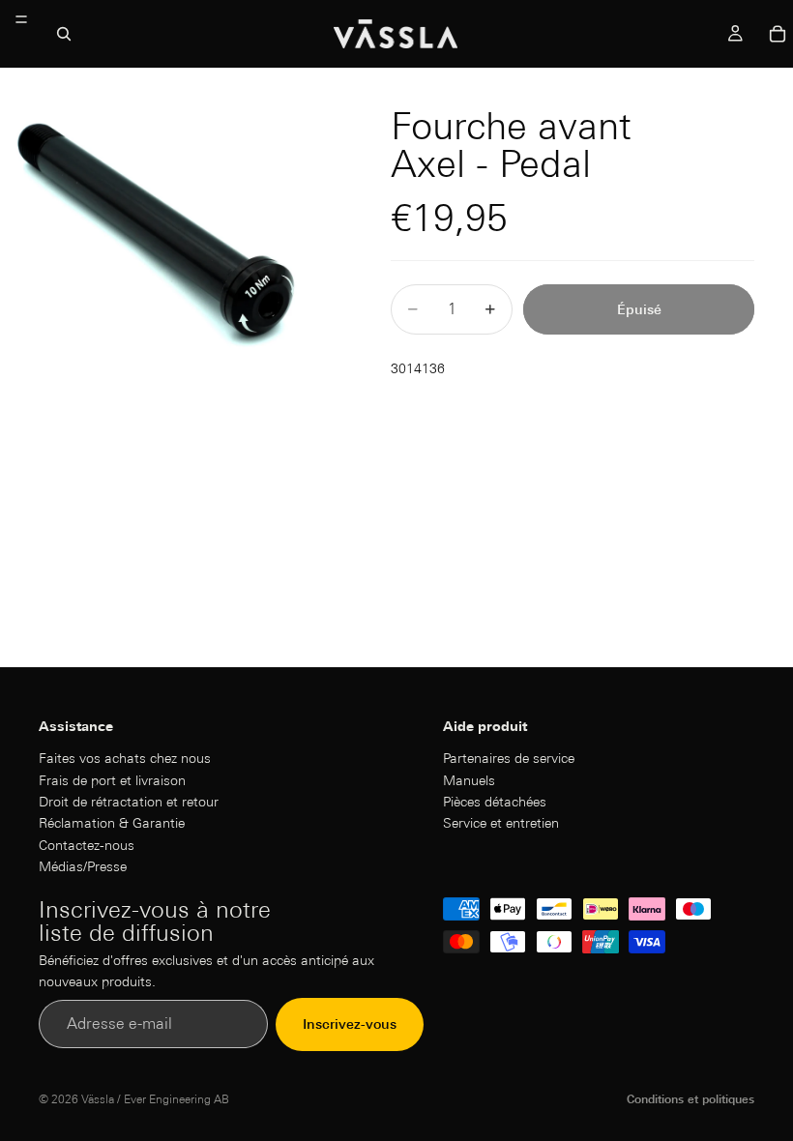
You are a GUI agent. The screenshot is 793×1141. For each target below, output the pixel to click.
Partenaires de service (508, 758)
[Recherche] (64, 34)
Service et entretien (501, 823)
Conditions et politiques (690, 1099)
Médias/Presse (83, 866)
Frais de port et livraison (112, 779)
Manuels (469, 779)
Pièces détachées (494, 800)
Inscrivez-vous (349, 1024)
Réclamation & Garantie (112, 823)
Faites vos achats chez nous (125, 758)
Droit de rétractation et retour (129, 800)
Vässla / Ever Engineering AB (155, 1099)
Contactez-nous (86, 844)
